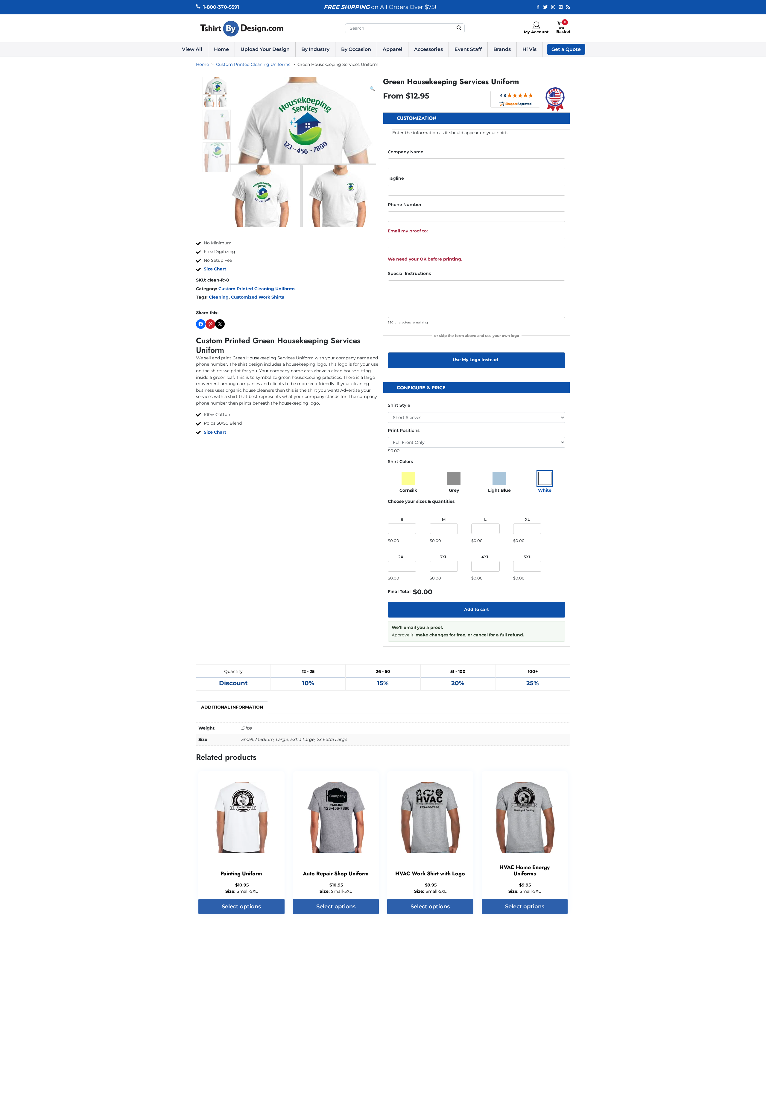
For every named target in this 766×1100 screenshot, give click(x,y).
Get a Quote (566, 49)
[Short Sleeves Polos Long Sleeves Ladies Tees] (476, 417)
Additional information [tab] (232, 707)
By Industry (315, 49)
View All (192, 49)
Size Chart (215, 269)
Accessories (428, 49)
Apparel (392, 49)
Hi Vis (529, 49)
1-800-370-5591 (221, 7)
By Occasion (356, 49)
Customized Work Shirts (257, 297)
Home (221, 49)
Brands (502, 49)
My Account (536, 31)
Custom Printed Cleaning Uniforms (256, 288)
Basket (563, 31)
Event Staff (468, 49)
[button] (372, 89)
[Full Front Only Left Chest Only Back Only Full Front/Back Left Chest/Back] (476, 442)
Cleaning (219, 297)
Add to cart (476, 609)
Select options (241, 906)
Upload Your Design (265, 49)
